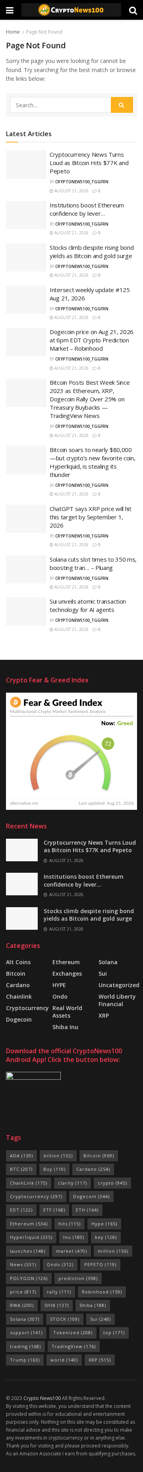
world (64, 1360)
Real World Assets (67, 1011)
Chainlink (19, 996)
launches (27, 1251)
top (114, 1332)
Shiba (92, 1305)
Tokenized (73, 1332)
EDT (21, 1210)
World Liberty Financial (117, 1000)
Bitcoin (15, 973)
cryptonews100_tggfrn (81, 181)
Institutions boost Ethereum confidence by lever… (87, 209)
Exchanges (67, 973)
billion (58, 1156)
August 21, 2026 (71, 191)
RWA (22, 1305)
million (113, 1251)
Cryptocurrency (27, 1008)
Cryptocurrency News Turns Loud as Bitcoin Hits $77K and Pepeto (89, 162)
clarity (72, 1183)
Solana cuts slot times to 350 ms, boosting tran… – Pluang (93, 563)
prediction (78, 1278)
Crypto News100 (42, 1398)
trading (25, 1346)
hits (69, 1224)
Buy (54, 1169)
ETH (87, 1210)
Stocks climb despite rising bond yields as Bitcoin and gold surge (91, 251)
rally (59, 1292)
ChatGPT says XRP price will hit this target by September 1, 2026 (90, 517)
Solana (108, 962)
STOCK (64, 1319)
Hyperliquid (31, 1237)
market (71, 1251)
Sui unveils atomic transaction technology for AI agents (88, 605)
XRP (104, 1015)
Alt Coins (18, 962)
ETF (54, 1210)
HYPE (59, 985)
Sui (100, 1319)
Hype (104, 1224)
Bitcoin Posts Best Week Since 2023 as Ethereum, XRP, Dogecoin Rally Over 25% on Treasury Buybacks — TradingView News (89, 399)
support (26, 1332)
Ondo (60, 996)
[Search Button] (122, 105)
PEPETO (100, 1264)
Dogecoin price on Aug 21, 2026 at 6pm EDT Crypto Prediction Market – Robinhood (91, 340)
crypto (112, 1183)
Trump (25, 1360)
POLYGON (29, 1278)
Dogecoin (19, 1019)
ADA (21, 1156)
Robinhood (102, 1292)
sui (103, 973)
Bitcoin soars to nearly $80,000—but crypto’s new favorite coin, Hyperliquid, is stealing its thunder (92, 462)
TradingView (74, 1346)
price (23, 1292)
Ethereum (66, 962)
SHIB (56, 1305)
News (23, 1264)
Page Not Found (44, 31)
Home (13, 31)
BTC (21, 1169)
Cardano (18, 985)
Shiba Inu (65, 1027)
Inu (73, 1237)
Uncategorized (119, 985)
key (106, 1237)
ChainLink (28, 1183)
